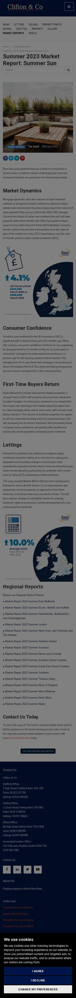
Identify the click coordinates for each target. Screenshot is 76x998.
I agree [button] (38, 971)
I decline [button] (38, 980)
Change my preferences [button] (38, 989)
